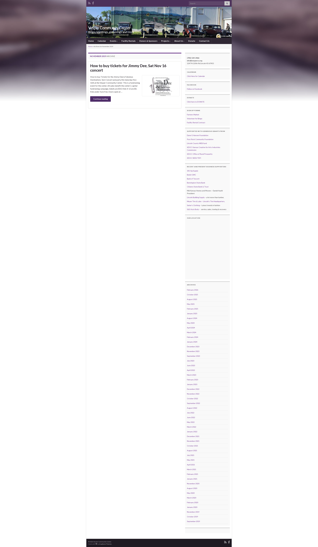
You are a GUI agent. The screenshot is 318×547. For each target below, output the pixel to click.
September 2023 (193, 356)
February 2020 (192, 502)
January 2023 (192, 384)
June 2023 (191, 365)
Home (91, 41)
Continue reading (100, 99)
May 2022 (191, 422)
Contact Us (204, 41)
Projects (165, 41)
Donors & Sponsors (148, 41)
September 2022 (193, 403)
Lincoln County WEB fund (197, 143)
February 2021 (192, 474)
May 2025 (191, 304)
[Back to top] (312, 541)
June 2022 (191, 417)
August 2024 (192, 318)
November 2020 (193, 483)
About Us (178, 41)
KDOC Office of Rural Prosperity (199, 154)
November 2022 (193, 394)
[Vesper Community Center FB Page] (93, 2)
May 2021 (191, 460)
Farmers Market (193, 115)
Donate (191, 41)
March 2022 (191, 427)
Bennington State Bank (196, 183)
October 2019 (192, 517)
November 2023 (193, 351)
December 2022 (193, 389)
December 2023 (193, 346)
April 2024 (191, 328)
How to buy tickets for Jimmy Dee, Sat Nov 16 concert (128, 67)
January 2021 (192, 479)
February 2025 (192, 309)
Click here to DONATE (195, 102)
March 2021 (191, 469)
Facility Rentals (128, 41)
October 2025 (192, 295)
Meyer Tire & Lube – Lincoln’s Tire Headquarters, (206, 201)
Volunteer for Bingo (194, 118)
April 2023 (191, 370)
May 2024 (191, 323)
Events (113, 41)
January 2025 (192, 313)
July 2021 (190, 455)
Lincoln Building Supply (196, 197)
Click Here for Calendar (196, 76)
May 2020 (191, 493)
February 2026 (192, 290)
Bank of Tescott (193, 179)
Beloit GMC (191, 175)
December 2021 (193, 436)
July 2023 (190, 361)
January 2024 (192, 342)
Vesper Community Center (109, 27)
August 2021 (192, 450)
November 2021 (193, 441)
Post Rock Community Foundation (200, 139)
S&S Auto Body (193, 209)
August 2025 (192, 299)
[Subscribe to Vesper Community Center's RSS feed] (89, 2)
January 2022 (192, 432)
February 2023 (192, 380)
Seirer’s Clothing (193, 205)
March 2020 (191, 498)
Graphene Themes (105, 544)
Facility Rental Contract (196, 122)
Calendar (102, 41)
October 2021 (192, 446)
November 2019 (193, 512)
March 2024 (191, 332)
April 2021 (191, 465)
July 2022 (190, 413)
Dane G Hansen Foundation (197, 135)
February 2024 (192, 337)
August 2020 (192, 488)
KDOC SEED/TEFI (194, 158)
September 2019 (193, 521)
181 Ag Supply (192, 171)
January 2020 (192, 507)
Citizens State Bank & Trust (198, 187)
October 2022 (192, 398)
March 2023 (191, 375)
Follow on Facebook (194, 89)
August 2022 (192, 408)
